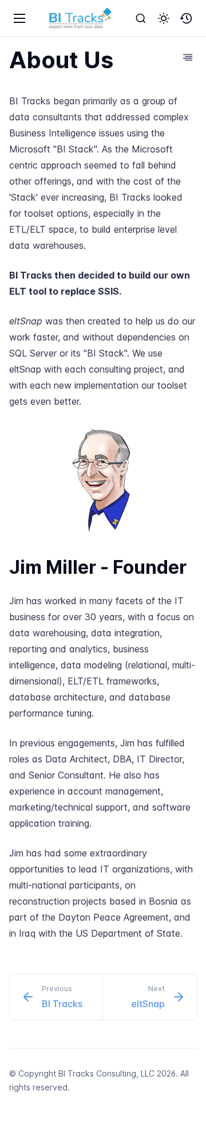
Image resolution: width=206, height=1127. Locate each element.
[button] (163, 18)
